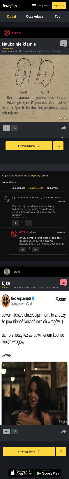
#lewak (54, 287)
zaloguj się (34, 175)
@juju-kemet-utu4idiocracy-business (40, 237)
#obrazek (18, 287)
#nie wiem (13, 51)
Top (57, 16)
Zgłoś (63, 137)
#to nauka (24, 51)
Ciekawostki (7, 48)
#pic (33, 287)
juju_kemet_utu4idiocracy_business (32, 197)
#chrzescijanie (43, 287)
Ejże (6, 283)
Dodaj (11, 16)
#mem (27, 287)
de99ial (23, 232)
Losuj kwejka (58, 145)
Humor (5, 287)
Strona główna (26, 145)
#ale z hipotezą (37, 51)
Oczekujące (34, 16)
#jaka (4, 51)
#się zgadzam (53, 51)
